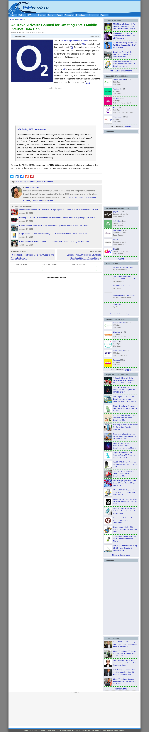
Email (14, 36)
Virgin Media (117, 117)
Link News (22, 36)
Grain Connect (118, 351)
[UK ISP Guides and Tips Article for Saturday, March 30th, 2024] (108, 552)
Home (13, 15)
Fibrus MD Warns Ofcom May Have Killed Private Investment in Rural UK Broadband (125, 644)
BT (114, 107)
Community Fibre (119, 80)
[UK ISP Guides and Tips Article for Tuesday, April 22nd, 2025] (108, 477)
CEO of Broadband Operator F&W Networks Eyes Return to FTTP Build (124, 681)
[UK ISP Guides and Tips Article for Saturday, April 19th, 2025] (108, 505)
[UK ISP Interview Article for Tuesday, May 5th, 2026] (108, 648)
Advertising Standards (26, 181)
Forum (59, 15)
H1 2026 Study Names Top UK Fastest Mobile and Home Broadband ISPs (124, 417)
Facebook (92, 197)
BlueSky (26, 200)
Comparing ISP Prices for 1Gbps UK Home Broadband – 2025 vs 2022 (125, 501)
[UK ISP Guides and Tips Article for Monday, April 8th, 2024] (108, 496)
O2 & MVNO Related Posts (123, 286)
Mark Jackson (32, 187)
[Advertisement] (97, 7)
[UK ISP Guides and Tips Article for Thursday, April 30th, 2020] (108, 393)
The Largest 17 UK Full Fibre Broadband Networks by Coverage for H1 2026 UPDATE (124, 399)
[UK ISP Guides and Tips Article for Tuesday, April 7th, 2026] (108, 440)
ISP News (20, 20)
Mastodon (83, 197)
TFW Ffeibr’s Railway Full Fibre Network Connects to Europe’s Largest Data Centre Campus (124, 26)
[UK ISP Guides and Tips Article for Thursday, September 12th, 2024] (108, 533)
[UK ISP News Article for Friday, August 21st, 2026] (108, 49)
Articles (22, 15)
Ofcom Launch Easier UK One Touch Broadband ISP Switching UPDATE (125, 529)
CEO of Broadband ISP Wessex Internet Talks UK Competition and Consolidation (124, 653)
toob (114, 341)
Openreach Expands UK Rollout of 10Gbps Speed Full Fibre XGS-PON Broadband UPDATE (58, 209)
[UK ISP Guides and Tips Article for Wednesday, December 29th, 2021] (108, 542)
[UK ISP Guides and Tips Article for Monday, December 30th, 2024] (108, 514)
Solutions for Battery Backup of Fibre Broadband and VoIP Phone (124, 538)
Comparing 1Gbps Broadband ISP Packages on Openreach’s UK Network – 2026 (124, 436)
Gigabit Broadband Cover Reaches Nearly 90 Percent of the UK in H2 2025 (124, 455)
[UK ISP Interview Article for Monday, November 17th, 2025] (108, 666)
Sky (114, 249)
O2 (83, 43)
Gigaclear (116, 332)
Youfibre (116, 89)
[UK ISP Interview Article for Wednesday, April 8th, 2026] (108, 657)
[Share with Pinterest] (32, 177)
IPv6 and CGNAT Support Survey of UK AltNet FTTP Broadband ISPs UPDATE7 (125, 492)
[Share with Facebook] (22, 177)
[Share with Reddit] (27, 177)
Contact (104, 15)
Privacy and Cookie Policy (91, 730)
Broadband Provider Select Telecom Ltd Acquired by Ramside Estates (123, 54)
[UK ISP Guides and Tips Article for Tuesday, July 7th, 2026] (108, 412)
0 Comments (94, 36)
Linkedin (49, 200)
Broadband (80, 15)
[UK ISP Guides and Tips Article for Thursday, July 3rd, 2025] (108, 468)
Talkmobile (117, 230)
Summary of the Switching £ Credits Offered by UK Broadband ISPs (123, 473)
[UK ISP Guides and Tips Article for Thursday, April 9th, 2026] (108, 430)
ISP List (31, 15)
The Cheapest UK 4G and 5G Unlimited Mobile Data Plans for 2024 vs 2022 (124, 511)
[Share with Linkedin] (17, 177)
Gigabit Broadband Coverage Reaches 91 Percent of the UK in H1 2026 (125, 408)
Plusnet (116, 98)
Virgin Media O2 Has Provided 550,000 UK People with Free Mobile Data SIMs (53, 233)
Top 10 (50, 15)
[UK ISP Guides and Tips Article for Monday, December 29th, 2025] (108, 449)
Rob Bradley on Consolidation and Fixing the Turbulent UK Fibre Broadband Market (124, 672)
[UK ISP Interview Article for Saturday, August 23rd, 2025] (108, 676)
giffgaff (115, 212)
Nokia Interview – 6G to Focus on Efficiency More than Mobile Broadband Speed (124, 663)
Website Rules (112, 730)
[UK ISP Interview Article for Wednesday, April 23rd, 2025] (108, 685)
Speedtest (69, 15)
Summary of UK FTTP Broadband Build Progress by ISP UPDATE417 (124, 389)
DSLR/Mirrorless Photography (124, 295)
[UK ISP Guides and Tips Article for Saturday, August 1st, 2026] (108, 403)
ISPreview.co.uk (52, 730)
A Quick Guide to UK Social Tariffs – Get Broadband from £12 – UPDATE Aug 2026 (124, 380)
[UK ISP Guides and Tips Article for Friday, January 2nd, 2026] (108, 458)
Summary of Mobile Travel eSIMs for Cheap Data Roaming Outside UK (125, 427)
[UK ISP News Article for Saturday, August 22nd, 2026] (108, 30)
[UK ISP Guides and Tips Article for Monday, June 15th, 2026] (108, 421)
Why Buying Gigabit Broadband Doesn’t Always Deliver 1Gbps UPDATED (124, 483)
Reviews (41, 15)
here (88, 82)
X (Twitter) (73, 197)
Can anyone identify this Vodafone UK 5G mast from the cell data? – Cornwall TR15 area (125, 279)
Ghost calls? (117, 304)
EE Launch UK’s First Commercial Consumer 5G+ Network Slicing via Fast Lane (54, 241)
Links (104, 730)
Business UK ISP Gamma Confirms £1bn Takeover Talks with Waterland (124, 35)
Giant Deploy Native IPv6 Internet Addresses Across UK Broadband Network (124, 63)
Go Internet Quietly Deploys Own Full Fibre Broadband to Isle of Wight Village (125, 45)
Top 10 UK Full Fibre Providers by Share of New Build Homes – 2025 (125, 464)
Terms (78, 730)
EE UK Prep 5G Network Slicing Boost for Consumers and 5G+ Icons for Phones (54, 225)
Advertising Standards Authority (74, 40)
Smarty (115, 240)
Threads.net (36, 200)
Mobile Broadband (45, 181)
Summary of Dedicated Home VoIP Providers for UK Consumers (124, 520)
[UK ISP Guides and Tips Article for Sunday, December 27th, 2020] (108, 486)
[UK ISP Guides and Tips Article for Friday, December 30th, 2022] (108, 524)
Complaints (93, 15)
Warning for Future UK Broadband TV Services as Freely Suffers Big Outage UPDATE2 (57, 217)
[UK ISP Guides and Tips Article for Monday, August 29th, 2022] (108, 384)
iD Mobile (116, 221)
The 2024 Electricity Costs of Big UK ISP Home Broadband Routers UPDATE (125, 548)
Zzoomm (116, 360)
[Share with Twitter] (12, 177)
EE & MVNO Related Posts (123, 267)
